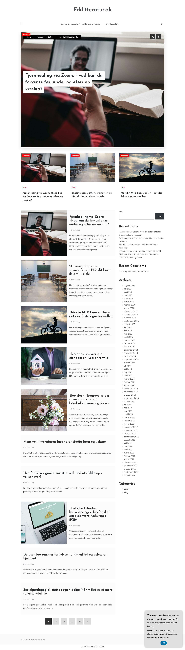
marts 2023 (129, 383)
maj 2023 (128, 377)
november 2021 (131, 431)
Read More (154, 86)
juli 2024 (127, 332)
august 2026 (129, 251)
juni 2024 (128, 335)
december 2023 (131, 354)
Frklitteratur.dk (93, 10)
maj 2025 (128, 299)
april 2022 (128, 415)
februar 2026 (129, 270)
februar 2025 (129, 309)
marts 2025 (129, 306)
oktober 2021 (130, 435)
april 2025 (128, 303)
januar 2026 (129, 274)
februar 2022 (129, 422)
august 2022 (129, 406)
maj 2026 (128, 261)
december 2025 (131, 277)
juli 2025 (127, 293)
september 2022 (131, 402)
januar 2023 (129, 390)
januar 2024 (129, 351)
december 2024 (131, 315)
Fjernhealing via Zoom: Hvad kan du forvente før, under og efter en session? (43, 163)
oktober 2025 (130, 283)
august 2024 (129, 328)
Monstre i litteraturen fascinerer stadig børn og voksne (64, 407)
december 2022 (131, 393)
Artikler (127, 455)
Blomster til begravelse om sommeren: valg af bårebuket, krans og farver (89, 365)
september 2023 (131, 364)
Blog (28, 37)
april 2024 (128, 341)
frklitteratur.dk (70, 37)
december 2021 (131, 428)
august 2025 (129, 290)
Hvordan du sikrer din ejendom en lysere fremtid (140, 217)
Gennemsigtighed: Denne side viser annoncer (80, 24)
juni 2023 (128, 373)
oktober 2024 (130, 322)
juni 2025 (128, 296)
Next (158, 36)
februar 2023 (129, 386)
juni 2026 (128, 258)
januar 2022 (129, 425)
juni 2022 (128, 409)
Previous (152, 36)
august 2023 (129, 367)
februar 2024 (129, 348)
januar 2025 (129, 312)
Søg (121, 177)
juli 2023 (127, 370)
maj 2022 (128, 412)
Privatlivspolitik (111, 24)
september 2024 (131, 325)
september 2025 (131, 287)
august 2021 (129, 441)
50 (80, 587)
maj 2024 (128, 338)
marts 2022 (129, 418)
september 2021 (131, 438)
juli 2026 (127, 254)
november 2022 (131, 396)
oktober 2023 (130, 360)
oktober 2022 (130, 399)
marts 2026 (129, 267)
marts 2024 (129, 344)
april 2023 (128, 380)
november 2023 (131, 357)
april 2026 (128, 264)
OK (163, 643)
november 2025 (131, 280)
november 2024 (131, 319)
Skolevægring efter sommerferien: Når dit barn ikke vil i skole (65, 85)
